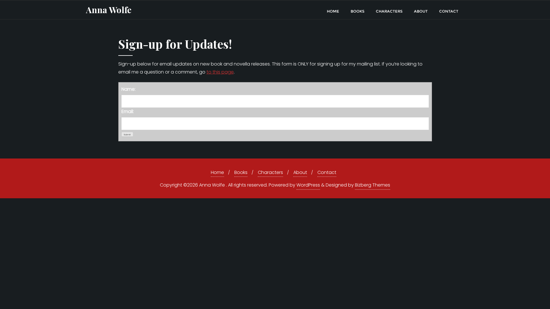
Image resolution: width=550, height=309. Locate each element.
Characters (270, 172)
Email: (127, 111)
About (300, 172)
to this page (220, 72)
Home (217, 172)
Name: (128, 89)
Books (240, 172)
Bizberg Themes (372, 185)
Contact (326, 172)
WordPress (308, 185)
